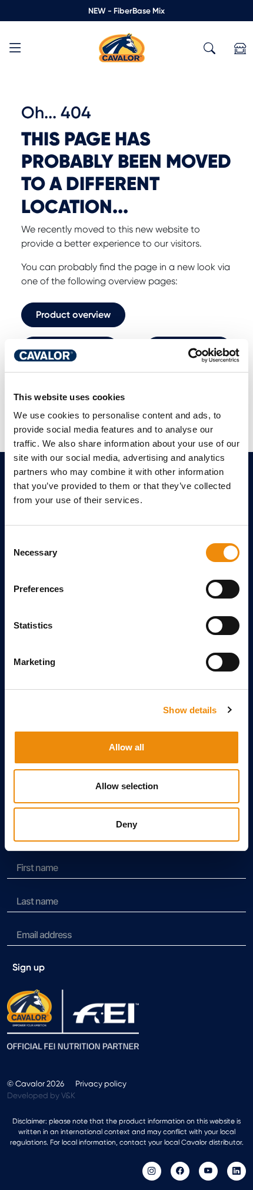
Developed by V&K (41, 1095)
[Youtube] (208, 1171)
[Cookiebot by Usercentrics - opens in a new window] (188, 355)
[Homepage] (122, 46)
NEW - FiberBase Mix (126, 10)
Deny (126, 824)
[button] (15, 49)
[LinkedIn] (236, 1171)
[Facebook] (180, 1171)
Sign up (28, 967)
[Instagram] (151, 1171)
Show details (190, 710)
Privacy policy (100, 1083)
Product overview (73, 314)
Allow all (126, 747)
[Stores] (240, 48)
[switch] (222, 589)
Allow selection (126, 786)
